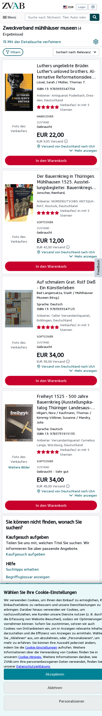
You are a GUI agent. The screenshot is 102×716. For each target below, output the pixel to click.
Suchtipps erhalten (22, 569)
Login (81, 7)
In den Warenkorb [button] (51, 160)
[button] (83, 150)
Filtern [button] (15, 52)
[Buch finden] (94, 17)
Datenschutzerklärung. (33, 666)
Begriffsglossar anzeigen (28, 576)
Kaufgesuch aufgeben (25, 554)
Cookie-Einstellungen (41, 647)
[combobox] (57, 17)
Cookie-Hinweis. (30, 657)
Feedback (98, 267)
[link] (96, 41)
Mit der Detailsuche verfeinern (34, 41)
